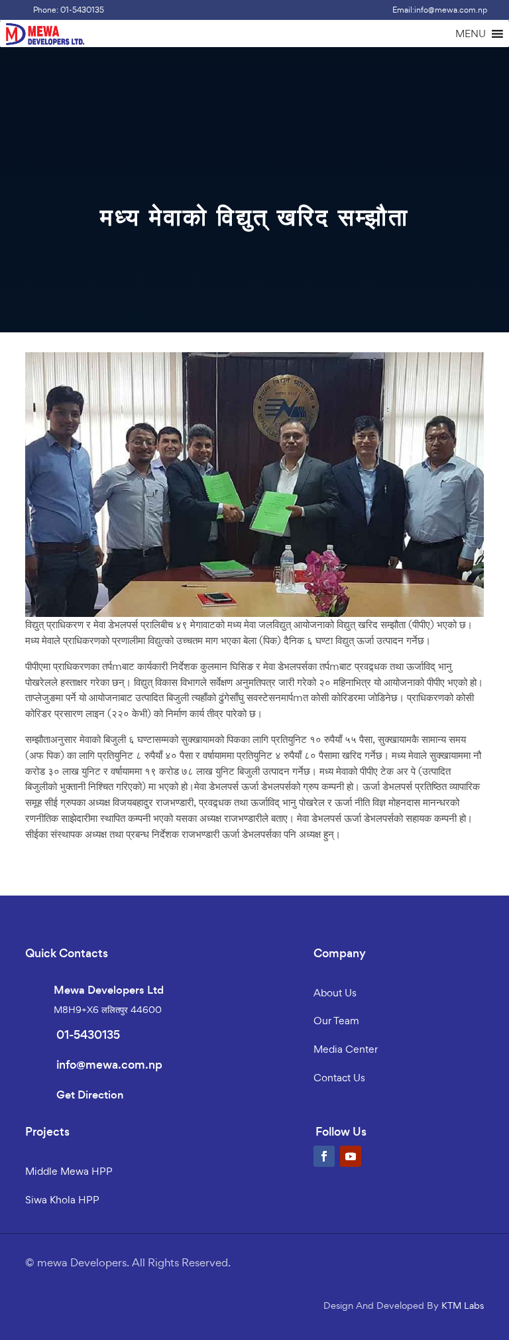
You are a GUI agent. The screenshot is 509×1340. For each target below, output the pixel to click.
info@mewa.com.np (109, 1065)
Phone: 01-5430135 (68, 10)
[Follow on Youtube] (350, 1156)
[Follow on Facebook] (324, 1156)
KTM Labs (462, 1305)
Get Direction (90, 1095)
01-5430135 (88, 1035)
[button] (470, 34)
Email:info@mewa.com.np (439, 10)
